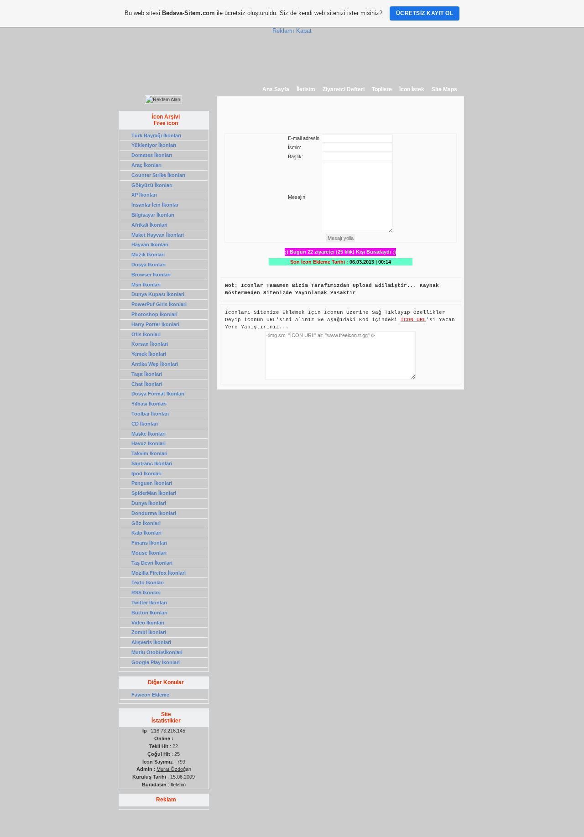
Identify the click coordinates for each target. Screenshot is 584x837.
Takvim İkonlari (149, 453)
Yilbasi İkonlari (149, 403)
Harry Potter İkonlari (155, 324)
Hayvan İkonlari (149, 244)
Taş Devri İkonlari (151, 563)
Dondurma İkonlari (153, 513)
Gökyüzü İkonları (151, 185)
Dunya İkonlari (148, 503)
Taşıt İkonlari (146, 374)
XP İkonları (144, 195)
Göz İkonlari (146, 523)
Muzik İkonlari (148, 254)
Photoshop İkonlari (154, 314)
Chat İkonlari (146, 384)
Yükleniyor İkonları (153, 145)
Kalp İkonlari (146, 532)
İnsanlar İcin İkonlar (154, 205)
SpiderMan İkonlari (153, 493)
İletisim (306, 89)
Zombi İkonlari (148, 632)
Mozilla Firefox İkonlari (158, 573)
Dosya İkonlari (148, 264)
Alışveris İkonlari (151, 642)
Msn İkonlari (146, 284)
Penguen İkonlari (151, 483)
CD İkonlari (144, 423)
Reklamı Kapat (292, 30)
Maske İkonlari (148, 434)
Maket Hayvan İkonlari (157, 235)
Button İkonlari (149, 612)
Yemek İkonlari (148, 354)
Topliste (382, 89)
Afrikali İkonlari (149, 225)
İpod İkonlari (146, 473)
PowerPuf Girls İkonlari (159, 304)
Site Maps (444, 89)
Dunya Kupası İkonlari (157, 294)
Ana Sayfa (275, 89)
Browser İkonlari (151, 274)
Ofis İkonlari (146, 334)
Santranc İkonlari (151, 463)
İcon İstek (411, 89)
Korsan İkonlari (149, 344)
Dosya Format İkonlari (157, 393)
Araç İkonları (146, 165)
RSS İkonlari (146, 592)
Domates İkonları (151, 155)
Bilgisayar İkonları (152, 215)
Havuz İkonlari (148, 443)
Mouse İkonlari (149, 553)
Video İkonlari (147, 622)
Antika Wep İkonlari (154, 364)
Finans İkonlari (149, 543)
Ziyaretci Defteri (344, 89)
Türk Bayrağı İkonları (156, 135)
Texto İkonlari (147, 582)
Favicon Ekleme (150, 694)
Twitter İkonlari (149, 602)
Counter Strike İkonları (158, 175)
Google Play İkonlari (155, 662)
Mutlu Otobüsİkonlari (156, 652)
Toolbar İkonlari (150, 413)
